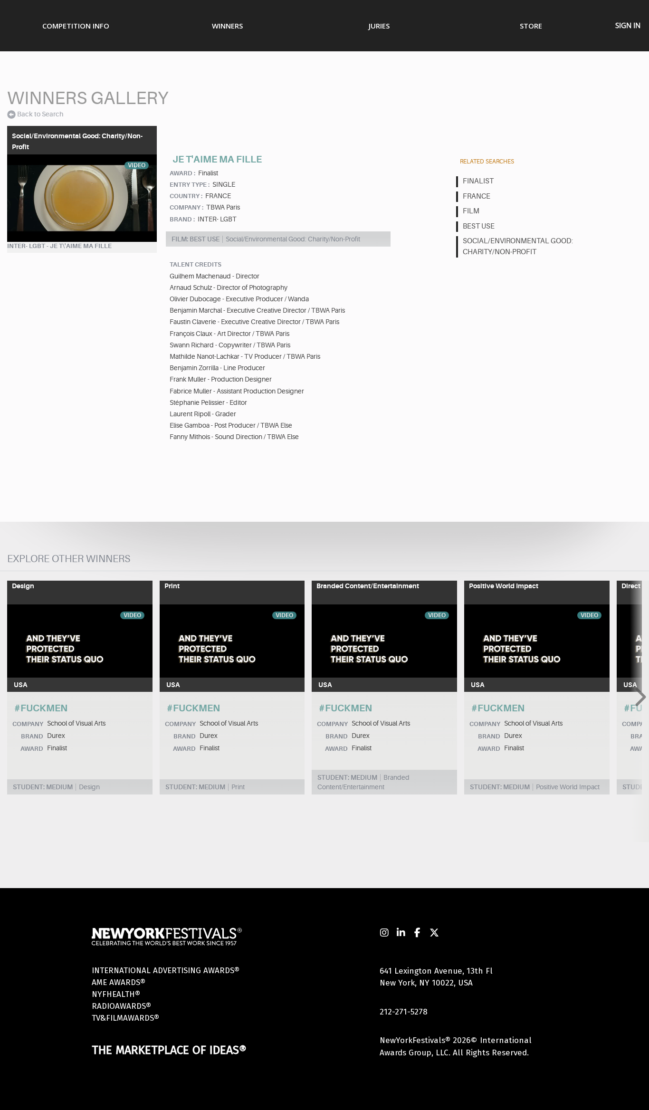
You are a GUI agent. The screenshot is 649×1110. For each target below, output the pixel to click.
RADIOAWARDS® (121, 1006)
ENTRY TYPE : (190, 184)
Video (136, 165)
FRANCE (476, 196)
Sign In (627, 25)
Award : (182, 173)
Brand (32, 736)
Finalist (478, 181)
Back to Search (40, 114)
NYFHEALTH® (116, 994)
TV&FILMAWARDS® (125, 1018)
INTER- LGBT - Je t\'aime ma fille (59, 245)
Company (27, 723)
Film (471, 211)
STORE (531, 25)
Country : (186, 196)
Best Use (479, 226)
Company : (186, 207)
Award (31, 748)
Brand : (182, 219)
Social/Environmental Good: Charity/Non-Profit (518, 246)
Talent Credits (195, 264)
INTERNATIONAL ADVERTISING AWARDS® (165, 971)
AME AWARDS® (118, 982)
